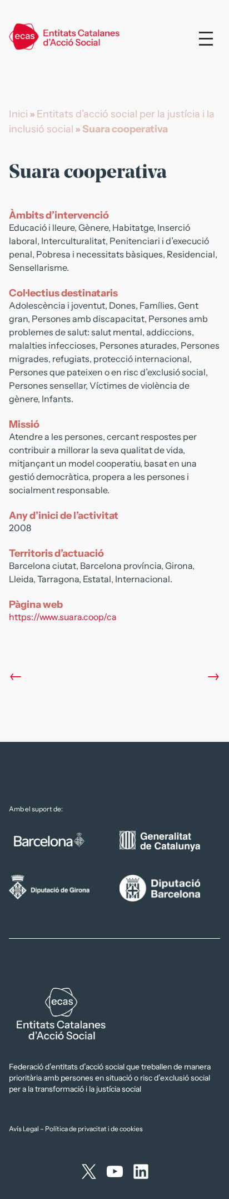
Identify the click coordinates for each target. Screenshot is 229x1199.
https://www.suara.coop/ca (63, 616)
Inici (18, 114)
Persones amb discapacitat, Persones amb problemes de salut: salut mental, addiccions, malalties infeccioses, (108, 332)
